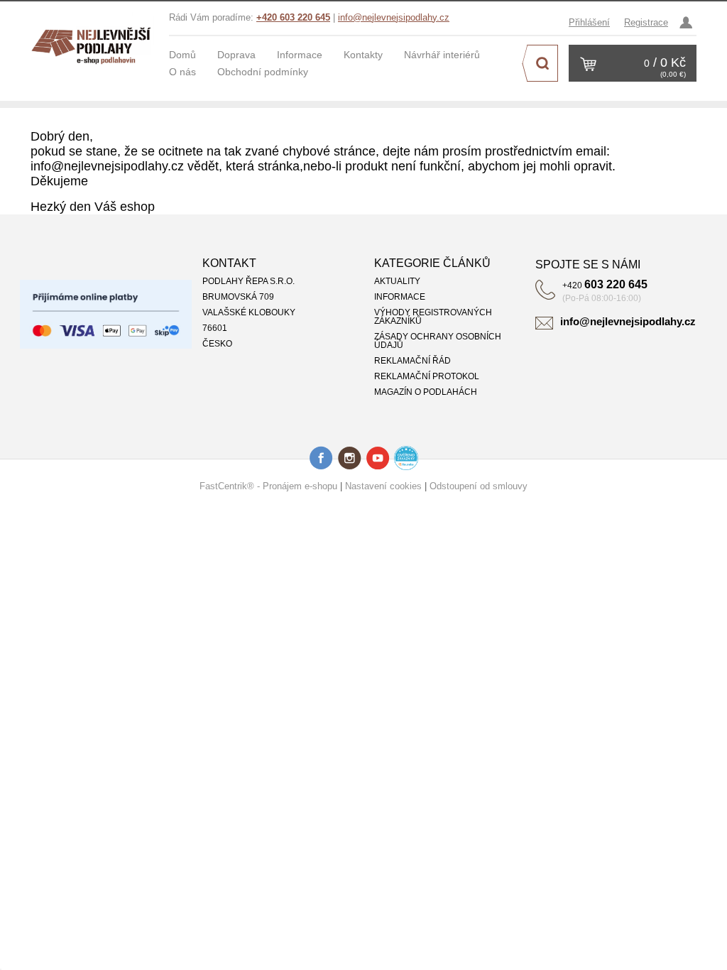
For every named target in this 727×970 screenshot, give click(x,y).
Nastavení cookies (383, 486)
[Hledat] (542, 63)
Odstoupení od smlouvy (479, 486)
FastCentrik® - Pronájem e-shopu (268, 486)
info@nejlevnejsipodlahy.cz (393, 17)
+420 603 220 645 (293, 17)
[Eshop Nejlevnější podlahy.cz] (94, 42)
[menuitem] (193, 54)
